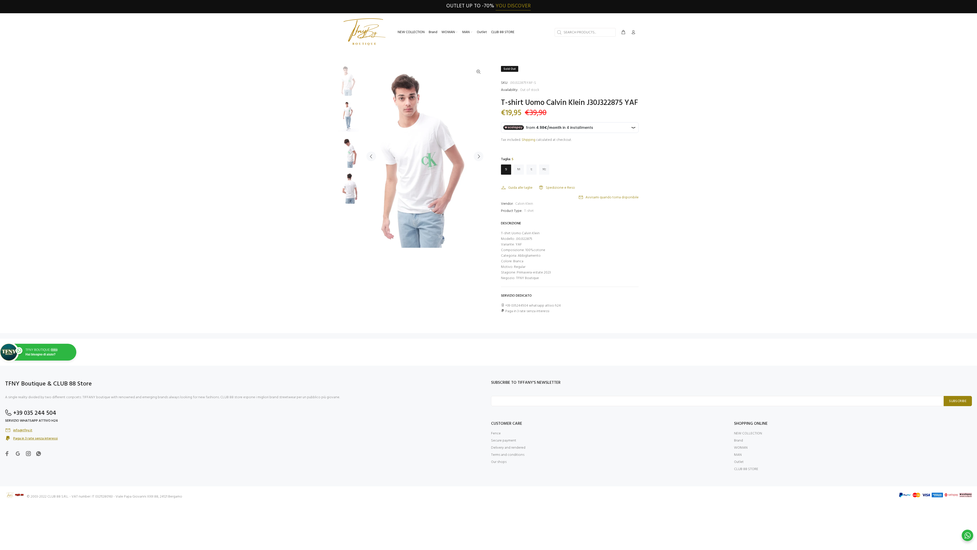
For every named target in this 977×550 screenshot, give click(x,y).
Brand (738, 441)
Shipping (528, 140)
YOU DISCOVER (513, 6)
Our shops (499, 462)
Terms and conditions (507, 455)
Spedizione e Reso (560, 188)
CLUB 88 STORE (746, 469)
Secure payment (503, 441)
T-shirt (529, 211)
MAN (738, 455)
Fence (496, 433)
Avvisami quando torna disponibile (612, 197)
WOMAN (741, 448)
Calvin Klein (524, 204)
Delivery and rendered (508, 448)
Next (478, 156)
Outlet (739, 462)
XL (544, 169)
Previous (371, 156)
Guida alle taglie (520, 188)
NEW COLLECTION (748, 433)
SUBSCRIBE (958, 401)
